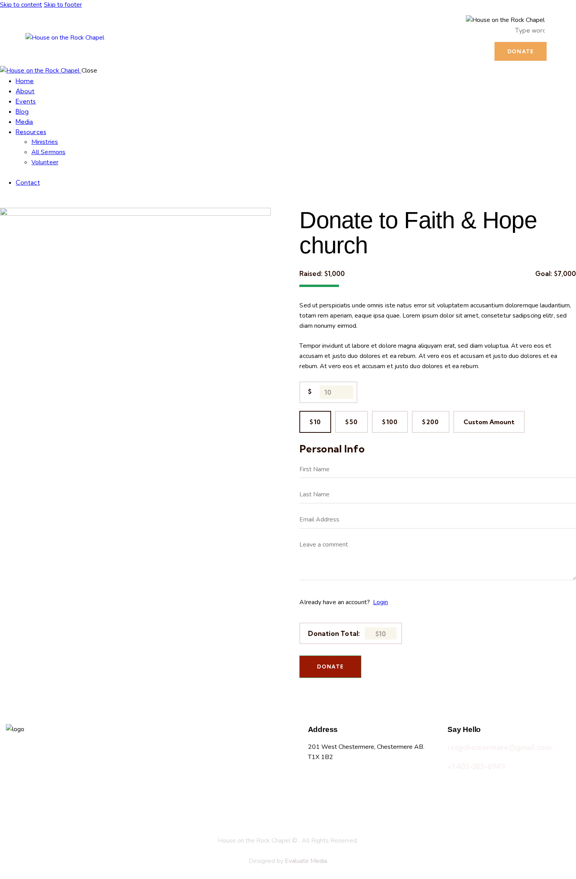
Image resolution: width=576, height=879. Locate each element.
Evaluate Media (306, 861)
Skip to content (21, 4)
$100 (390, 422)
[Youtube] (382, 786)
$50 (351, 422)
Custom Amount (489, 422)
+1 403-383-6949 (476, 766)
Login (380, 602)
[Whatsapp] (339, 786)
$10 (315, 422)
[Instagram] (361, 786)
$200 (430, 422)
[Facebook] (318, 786)
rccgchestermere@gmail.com (499, 747)
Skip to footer (63, 4)
